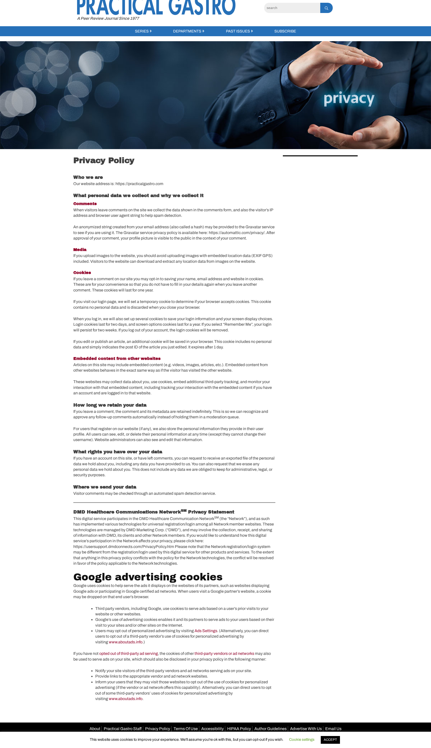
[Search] (326, 8)
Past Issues (238, 31)
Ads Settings (206, 631)
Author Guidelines (270, 729)
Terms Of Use (186, 729)
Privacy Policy (157, 729)
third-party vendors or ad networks (224, 653)
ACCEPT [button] (330, 740)
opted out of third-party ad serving (128, 653)
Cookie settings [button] (302, 740)
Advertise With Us (306, 729)
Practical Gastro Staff (123, 729)
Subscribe (285, 31)
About (95, 729)
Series (142, 31)
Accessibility (212, 729)
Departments (187, 31)
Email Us (333, 729)
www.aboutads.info (125, 642)
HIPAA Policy (239, 729)
